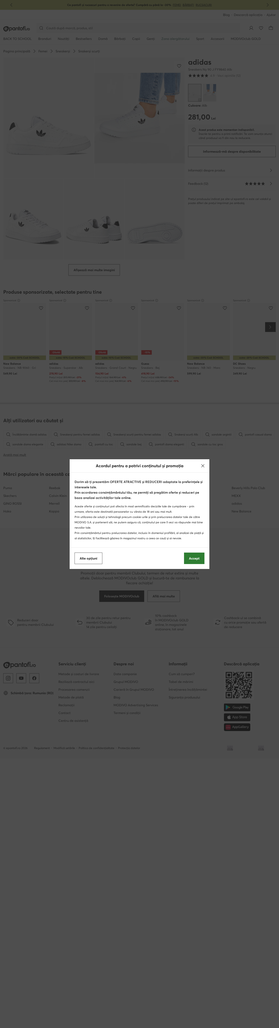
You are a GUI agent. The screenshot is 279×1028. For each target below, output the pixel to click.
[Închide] (203, 466)
